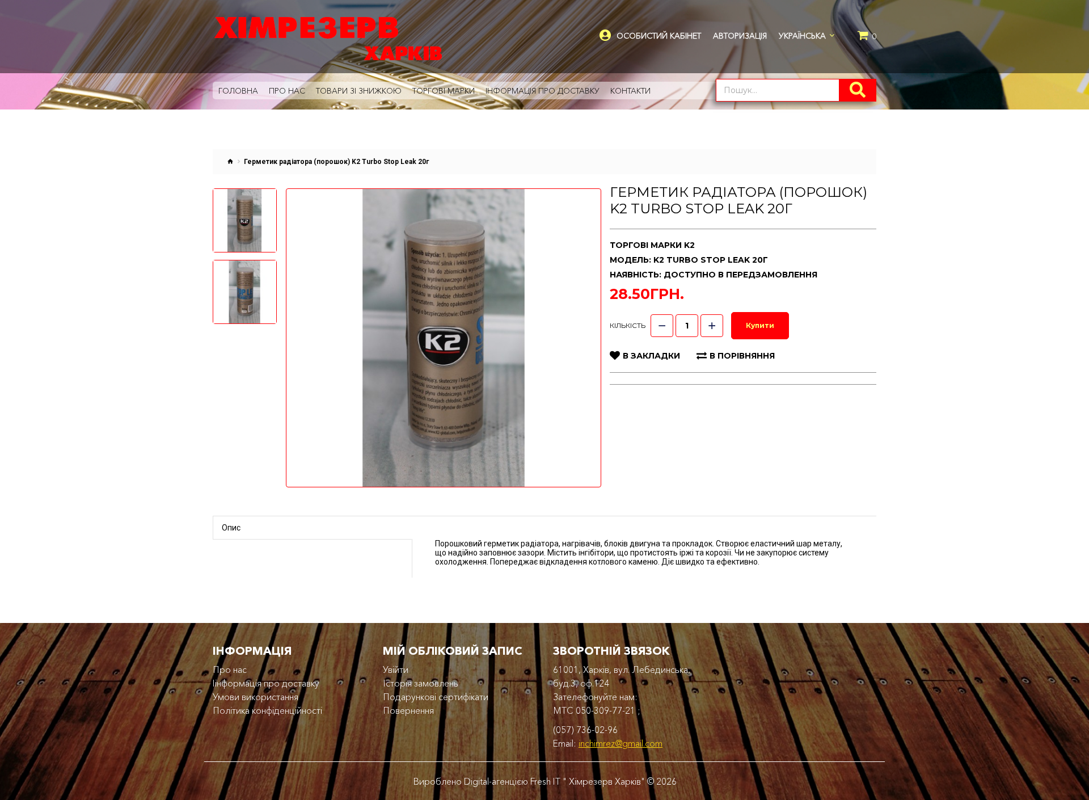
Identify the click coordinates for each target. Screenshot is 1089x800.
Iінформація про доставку (266, 683)
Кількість (627, 325)
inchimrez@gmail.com (620, 743)
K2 (689, 245)
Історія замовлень (420, 683)
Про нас (230, 669)
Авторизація (740, 35)
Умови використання (255, 696)
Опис (231, 527)
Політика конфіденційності (267, 710)
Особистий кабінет (659, 36)
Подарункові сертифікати (435, 696)
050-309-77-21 (605, 710)
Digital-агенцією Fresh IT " (515, 781)
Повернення (408, 710)
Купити (760, 325)
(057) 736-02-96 (585, 729)
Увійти (395, 669)
